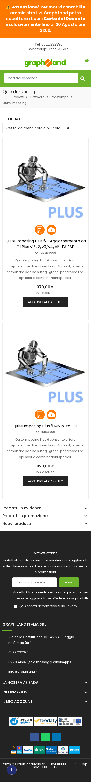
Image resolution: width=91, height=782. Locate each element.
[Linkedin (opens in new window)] (56, 737)
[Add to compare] (41, 312)
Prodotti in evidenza (21, 508)
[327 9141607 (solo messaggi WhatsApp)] (45, 737)
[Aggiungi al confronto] (41, 491)
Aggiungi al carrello (45, 302)
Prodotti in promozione (25, 516)
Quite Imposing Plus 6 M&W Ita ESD (46, 426)
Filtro (14, 119)
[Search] (82, 78)
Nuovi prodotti (16, 523)
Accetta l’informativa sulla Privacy (51, 606)
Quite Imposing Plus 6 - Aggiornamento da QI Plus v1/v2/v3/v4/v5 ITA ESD (45, 244)
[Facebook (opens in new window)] (34, 737)
